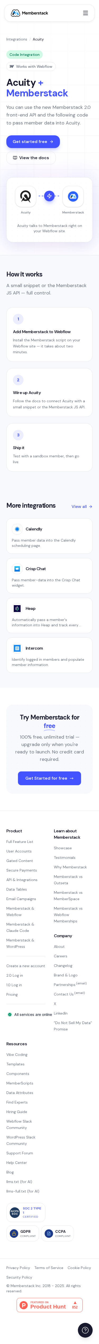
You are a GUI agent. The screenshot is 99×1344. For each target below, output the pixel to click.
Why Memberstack (70, 867)
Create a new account (25, 965)
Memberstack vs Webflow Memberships (68, 914)
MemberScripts (19, 1083)
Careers (60, 956)
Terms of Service (48, 1267)
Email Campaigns (21, 898)
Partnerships (70, 984)
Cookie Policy (79, 1267)
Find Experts (17, 1102)
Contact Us (69, 994)
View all (79, 506)
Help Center (16, 1162)
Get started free (30, 141)
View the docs (34, 157)
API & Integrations (21, 879)
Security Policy (19, 1277)
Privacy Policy (18, 1267)
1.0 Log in (14, 985)
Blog (10, 1172)
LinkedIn (61, 1013)
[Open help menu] (85, 1330)
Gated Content (19, 860)
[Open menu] (85, 13)
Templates (15, 1064)
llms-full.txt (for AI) (22, 1191)
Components (17, 1073)
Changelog (63, 965)
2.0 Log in (14, 975)
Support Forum (19, 1153)
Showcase (63, 848)
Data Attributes (19, 1092)
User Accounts (19, 851)
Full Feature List (19, 841)
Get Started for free (46, 778)
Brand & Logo (66, 975)
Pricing (12, 994)
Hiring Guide (16, 1111)
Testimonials (65, 857)
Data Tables (16, 889)
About (59, 946)
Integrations (16, 39)
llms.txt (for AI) (19, 1181)
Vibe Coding (16, 1054)
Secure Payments (21, 870)
